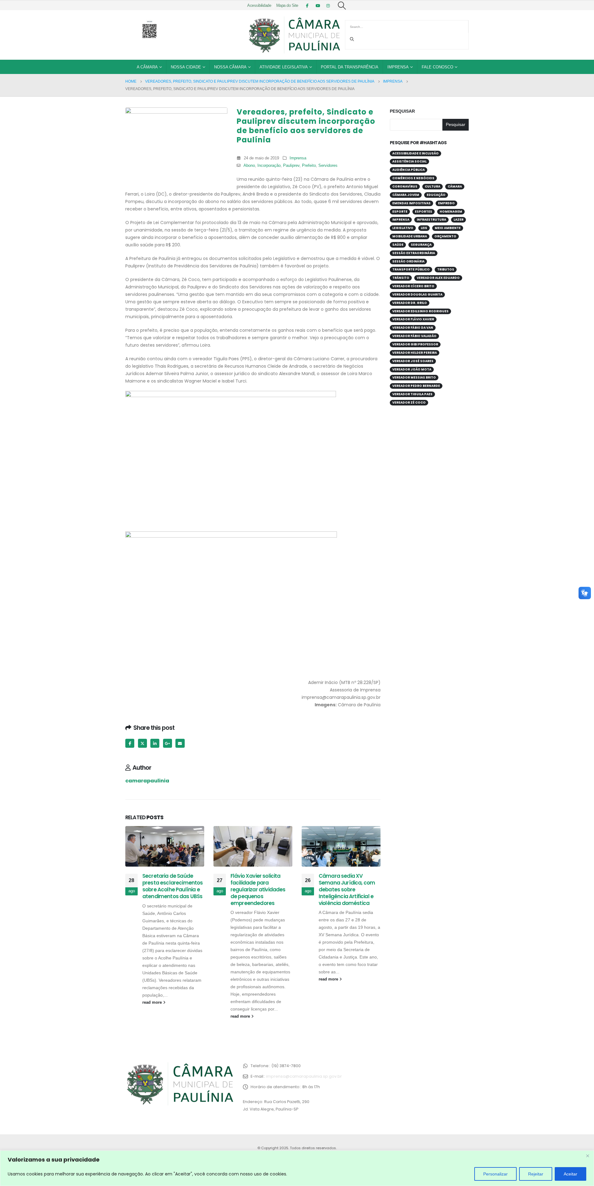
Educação (436, 195)
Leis (424, 228)
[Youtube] (317, 5)
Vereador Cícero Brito (413, 286)
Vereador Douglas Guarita (417, 294)
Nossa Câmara (230, 67)
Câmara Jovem (405, 195)
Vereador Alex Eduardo (438, 277)
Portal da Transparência (349, 67)
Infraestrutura (431, 219)
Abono (249, 165)
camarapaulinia (147, 780)
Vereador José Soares (412, 361)
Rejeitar (535, 1173)
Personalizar (495, 1173)
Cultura (432, 186)
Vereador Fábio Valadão (414, 336)
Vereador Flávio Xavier (413, 319)
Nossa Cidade (186, 67)
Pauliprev (291, 165)
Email (179, 743)
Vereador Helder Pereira (414, 352)
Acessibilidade (259, 5)
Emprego (446, 203)
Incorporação (269, 165)
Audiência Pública (408, 169)
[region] (297, 1168)
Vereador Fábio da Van (412, 327)
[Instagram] (328, 5)
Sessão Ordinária (408, 261)
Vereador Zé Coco (409, 402)
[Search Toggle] (342, 6)
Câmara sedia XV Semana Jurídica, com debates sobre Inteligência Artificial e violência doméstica (347, 889)
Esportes (423, 211)
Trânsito (400, 277)
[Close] (587, 1155)
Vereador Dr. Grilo (409, 303)
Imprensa (398, 67)
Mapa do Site (287, 5)
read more (152, 1002)
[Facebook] (307, 5)
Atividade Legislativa (284, 67)
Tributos (445, 269)
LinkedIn (154, 743)
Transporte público (411, 269)
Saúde (397, 244)
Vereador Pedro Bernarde (416, 385)
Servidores (328, 165)
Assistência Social (409, 161)
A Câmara (147, 67)
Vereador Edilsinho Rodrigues (420, 311)
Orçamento (445, 236)
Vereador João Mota (411, 369)
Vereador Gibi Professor (415, 344)
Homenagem (451, 211)
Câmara (455, 186)
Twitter (142, 743)
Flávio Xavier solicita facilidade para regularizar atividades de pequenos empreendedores (258, 889)
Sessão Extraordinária (413, 253)
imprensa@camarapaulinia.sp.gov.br (304, 1076)
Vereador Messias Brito (414, 377)
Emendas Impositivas (411, 203)
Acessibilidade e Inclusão (415, 153)
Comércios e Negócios (413, 178)
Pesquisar (402, 111)
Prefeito (309, 165)
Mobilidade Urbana (409, 236)
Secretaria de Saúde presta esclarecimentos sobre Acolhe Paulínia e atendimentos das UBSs (172, 886)
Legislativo (402, 228)
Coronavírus (404, 186)
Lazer (458, 219)
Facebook (129, 743)
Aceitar (570, 1173)
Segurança (421, 244)
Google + (167, 743)
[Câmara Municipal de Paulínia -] (294, 35)
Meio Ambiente (448, 228)
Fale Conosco (437, 67)
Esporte (399, 211)
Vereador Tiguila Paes (412, 394)
